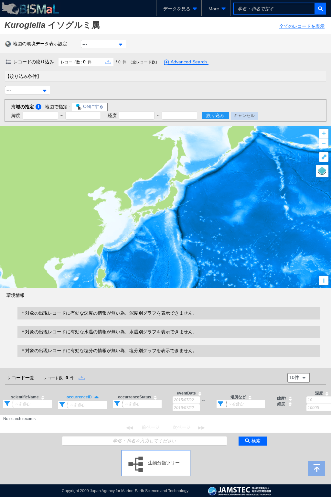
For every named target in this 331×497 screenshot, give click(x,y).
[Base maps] (322, 171)
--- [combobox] (84, 44)
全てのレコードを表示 (302, 26)
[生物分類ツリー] (156, 452)
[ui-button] (320, 8)
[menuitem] (179, 8)
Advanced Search (189, 61)
